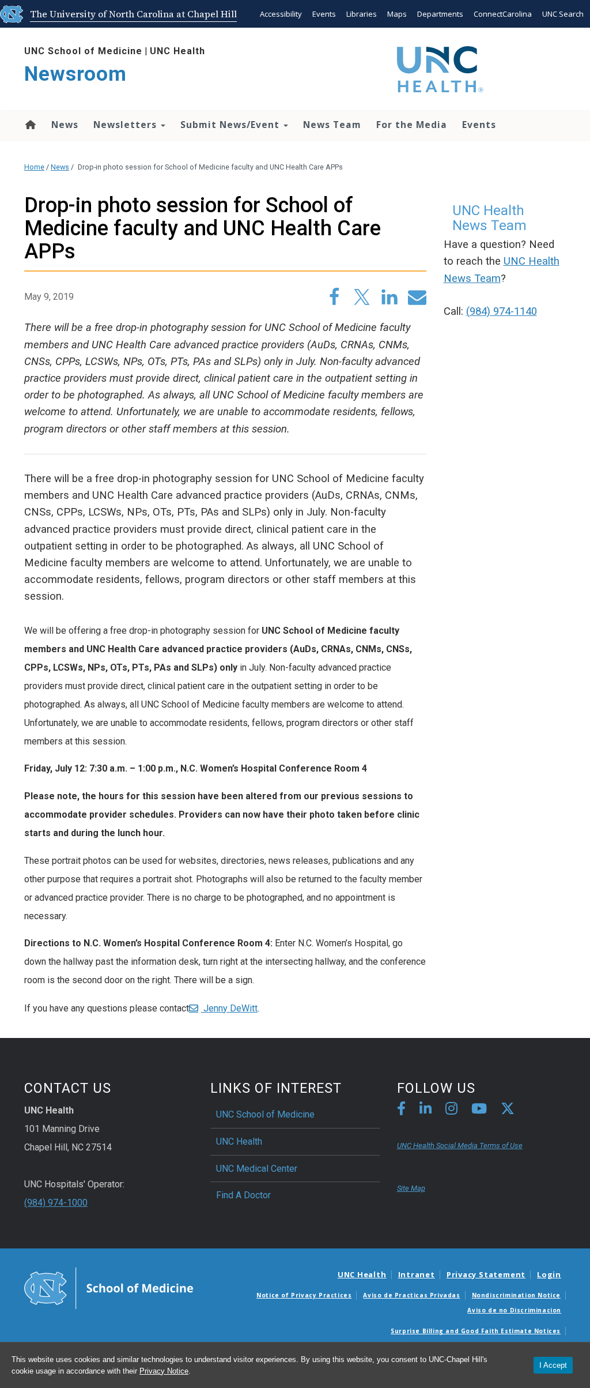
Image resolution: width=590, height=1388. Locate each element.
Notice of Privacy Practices (303, 1295)
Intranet (416, 1274)
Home (30, 124)
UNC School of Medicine (83, 51)
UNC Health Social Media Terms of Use (460, 1145)
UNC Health (177, 51)
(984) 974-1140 (501, 311)
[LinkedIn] (425, 1110)
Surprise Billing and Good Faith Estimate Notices (476, 1331)
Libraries (361, 14)
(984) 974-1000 (56, 1202)
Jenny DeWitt (229, 1008)
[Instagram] (451, 1110)
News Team (332, 124)
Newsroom (75, 74)
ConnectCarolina (503, 14)
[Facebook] (401, 1110)
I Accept (553, 1365)
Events (324, 14)
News (64, 124)
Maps (397, 14)
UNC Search (563, 14)
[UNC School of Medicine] (108, 1287)
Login (549, 1274)
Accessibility (281, 14)
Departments (440, 14)
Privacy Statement (486, 1274)
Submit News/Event (231, 124)
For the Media (411, 124)
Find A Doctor (243, 1195)
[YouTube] (479, 1110)
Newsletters (126, 124)
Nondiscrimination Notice (516, 1295)
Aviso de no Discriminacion (514, 1310)
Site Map (411, 1188)
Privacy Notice (163, 1371)
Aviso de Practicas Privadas (411, 1295)
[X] (508, 1110)
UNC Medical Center (256, 1168)
